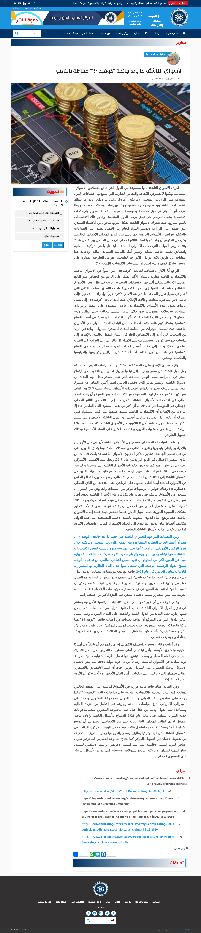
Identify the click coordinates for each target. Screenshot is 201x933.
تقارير (136, 33)
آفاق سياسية (105, 33)
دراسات (157, 33)
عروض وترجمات (122, 33)
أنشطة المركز (88, 33)
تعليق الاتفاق (51, 236)
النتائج (47, 245)
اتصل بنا (28, 8)
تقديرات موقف (171, 33)
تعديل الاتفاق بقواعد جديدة (44, 229)
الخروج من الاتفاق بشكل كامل (43, 221)
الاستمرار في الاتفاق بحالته (44, 213)
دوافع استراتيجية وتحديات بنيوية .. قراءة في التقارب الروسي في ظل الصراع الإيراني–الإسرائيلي (96, 3)
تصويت (53, 191)
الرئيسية (156, 902)
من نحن (37, 8)
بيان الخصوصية (184, 930)
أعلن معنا (158, 930)
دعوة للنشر (17, 8)
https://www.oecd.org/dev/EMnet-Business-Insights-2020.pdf (123, 791)
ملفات (146, 33)
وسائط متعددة (71, 33)
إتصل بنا (166, 930)
